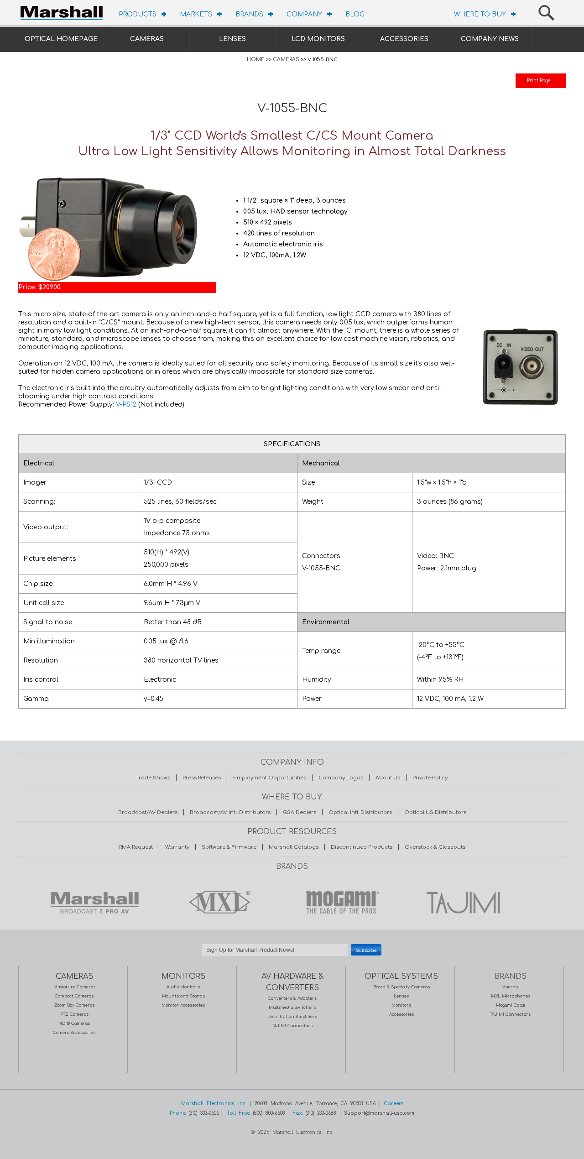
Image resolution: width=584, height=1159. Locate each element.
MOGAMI (339, 902)
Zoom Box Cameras (74, 1005)
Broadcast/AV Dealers (147, 812)
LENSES (232, 39)
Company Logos (340, 778)
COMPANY (304, 14)
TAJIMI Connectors (292, 1025)
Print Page (538, 80)
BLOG (355, 14)
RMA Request (136, 847)
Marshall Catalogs (293, 847)
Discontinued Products (361, 847)
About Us (387, 778)
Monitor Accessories (183, 1005)
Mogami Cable (510, 1005)
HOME (256, 60)
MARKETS (196, 14)
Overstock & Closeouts (435, 847)
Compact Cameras (74, 996)
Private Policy (430, 778)
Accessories (401, 1014)
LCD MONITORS (318, 39)
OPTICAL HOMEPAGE (61, 39)
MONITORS (183, 976)
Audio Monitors (183, 987)
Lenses (401, 996)
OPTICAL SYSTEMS (401, 976)
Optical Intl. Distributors (360, 812)
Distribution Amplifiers (292, 1016)
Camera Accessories (74, 1032)
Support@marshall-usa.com (379, 1113)
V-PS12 (126, 404)
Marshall (510, 987)
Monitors (401, 1005)
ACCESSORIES (404, 39)
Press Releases (201, 778)
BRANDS (249, 14)
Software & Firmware (229, 847)
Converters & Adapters (292, 998)
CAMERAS (147, 39)
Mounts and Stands (183, 996)
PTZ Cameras (74, 1014)
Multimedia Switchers (292, 1007)
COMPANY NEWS (490, 39)
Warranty (177, 847)
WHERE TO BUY (480, 14)
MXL (217, 902)
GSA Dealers (299, 812)
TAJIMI (462, 902)
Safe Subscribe (292, 961)
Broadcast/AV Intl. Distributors (230, 812)
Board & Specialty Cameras (401, 987)
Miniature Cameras (74, 987)
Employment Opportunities (269, 778)
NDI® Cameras (74, 1023)
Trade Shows (153, 778)
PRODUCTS (137, 14)
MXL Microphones (510, 996)
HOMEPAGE (64, 11)
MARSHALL (94, 902)
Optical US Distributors (435, 812)
